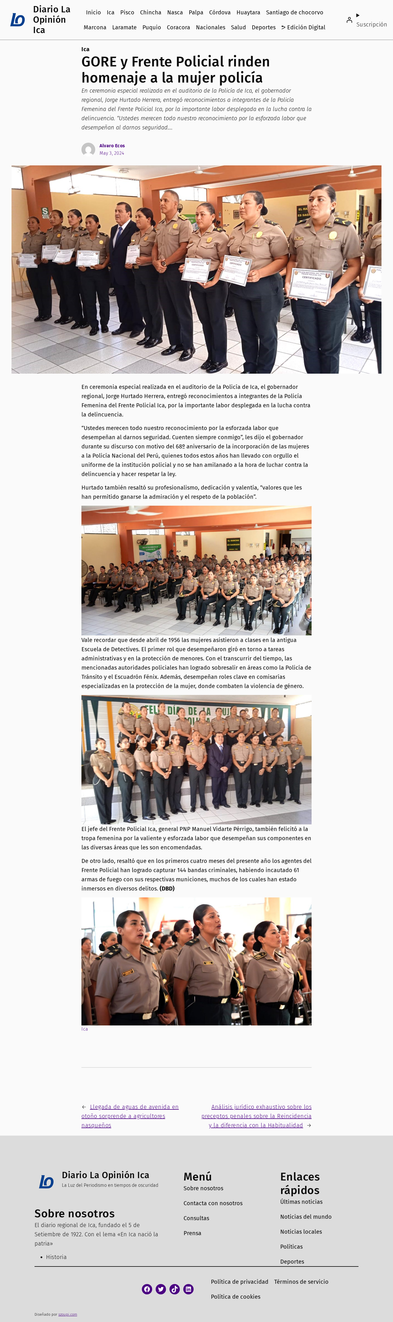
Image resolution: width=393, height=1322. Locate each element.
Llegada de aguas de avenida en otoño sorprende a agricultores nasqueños (130, 1116)
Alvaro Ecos (112, 145)
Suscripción (372, 24)
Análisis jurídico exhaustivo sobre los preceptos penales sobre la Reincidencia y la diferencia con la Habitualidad (256, 1116)
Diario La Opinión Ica (52, 19)
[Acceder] (349, 20)
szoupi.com (67, 1314)
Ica (85, 49)
